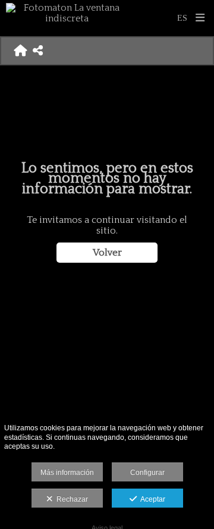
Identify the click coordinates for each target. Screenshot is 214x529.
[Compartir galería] (38, 50)
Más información (67, 472)
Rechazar (70, 499)
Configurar (147, 472)
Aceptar (151, 499)
